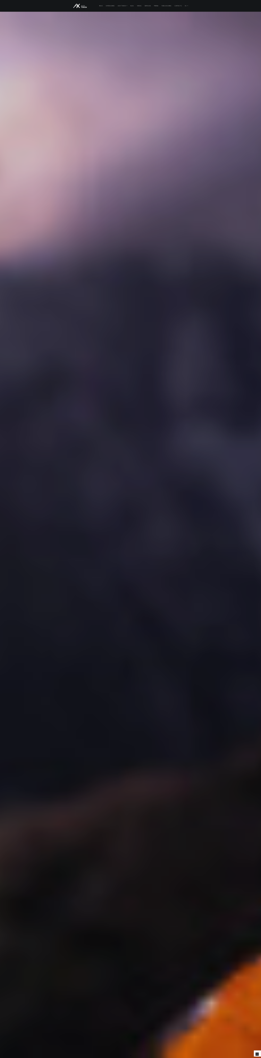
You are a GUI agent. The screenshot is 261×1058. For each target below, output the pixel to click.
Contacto (178, 6)
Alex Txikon (122, 6)
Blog (132, 6)
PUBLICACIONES (166, 6)
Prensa (156, 6)
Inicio (101, 6)
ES (185, 6)
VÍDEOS (139, 6)
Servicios (148, 6)
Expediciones (110, 6)
